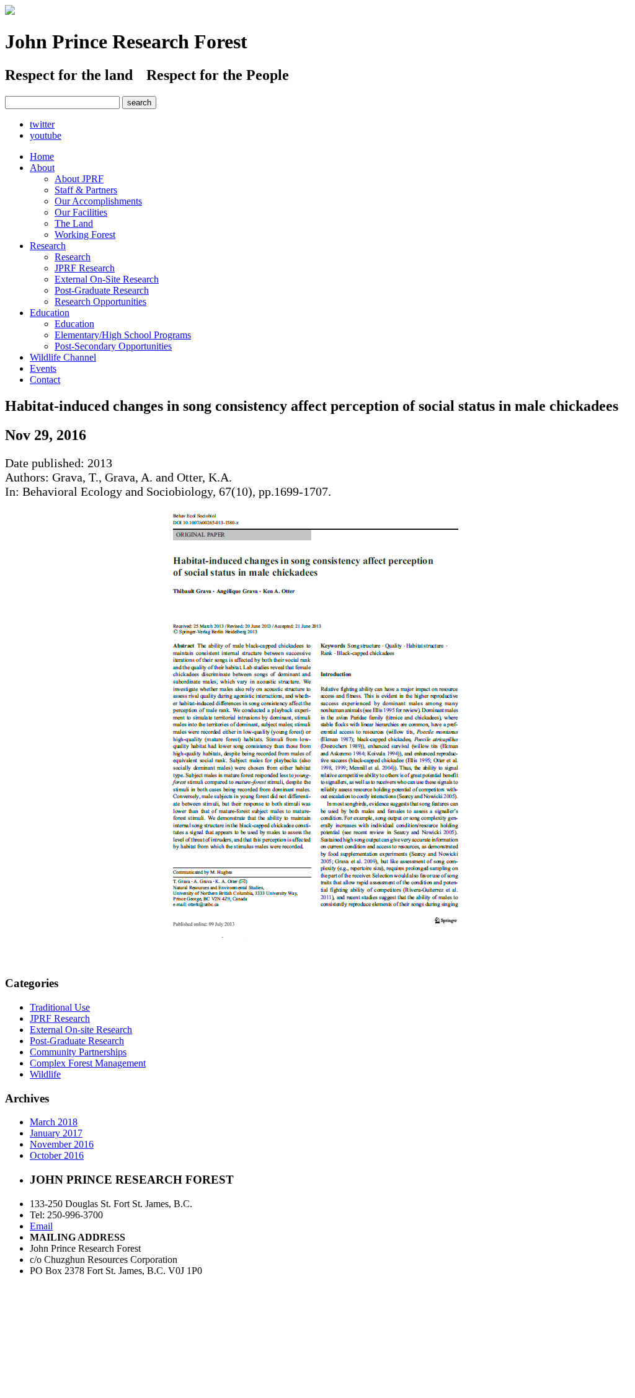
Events (43, 368)
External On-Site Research (107, 279)
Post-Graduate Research (102, 290)
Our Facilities (81, 212)
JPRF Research (85, 268)
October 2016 (57, 1155)
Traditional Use (60, 1007)
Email (41, 1226)
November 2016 (62, 1144)
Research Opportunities (100, 301)
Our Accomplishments (98, 201)
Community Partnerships (78, 1052)
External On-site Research (81, 1029)
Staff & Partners (86, 190)
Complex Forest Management (88, 1063)
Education (49, 312)
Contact (45, 379)
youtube (45, 135)
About (42, 167)
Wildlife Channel (63, 357)
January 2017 (56, 1133)
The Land (74, 223)
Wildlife (45, 1074)
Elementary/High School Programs (123, 335)
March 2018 (54, 1122)
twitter (42, 124)
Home (42, 156)
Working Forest (85, 234)
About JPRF (79, 179)
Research (48, 245)
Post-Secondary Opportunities (113, 346)
